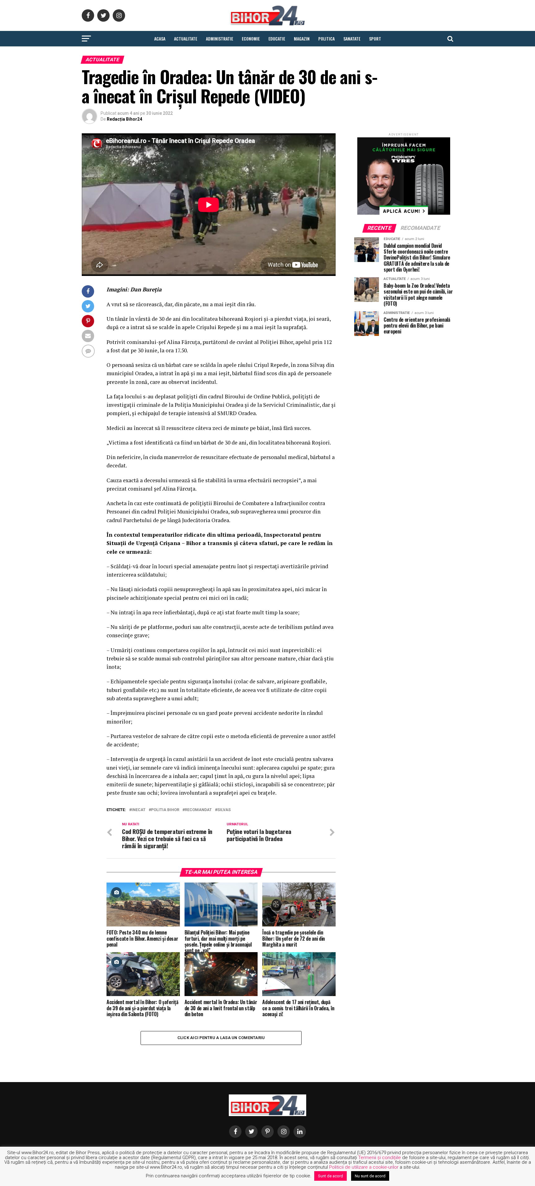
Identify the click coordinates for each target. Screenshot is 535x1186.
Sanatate (351, 38)
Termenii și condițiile (379, 1157)
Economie (251, 38)
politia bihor (165, 810)
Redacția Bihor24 (124, 119)
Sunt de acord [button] (330, 1176)
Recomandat (198, 810)
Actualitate (185, 38)
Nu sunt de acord (370, 1176)
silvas (224, 810)
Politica (326, 38)
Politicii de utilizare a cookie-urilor (363, 1167)
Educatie (276, 38)
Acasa (159, 38)
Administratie (219, 38)
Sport (375, 38)
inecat (139, 810)
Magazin (302, 38)
